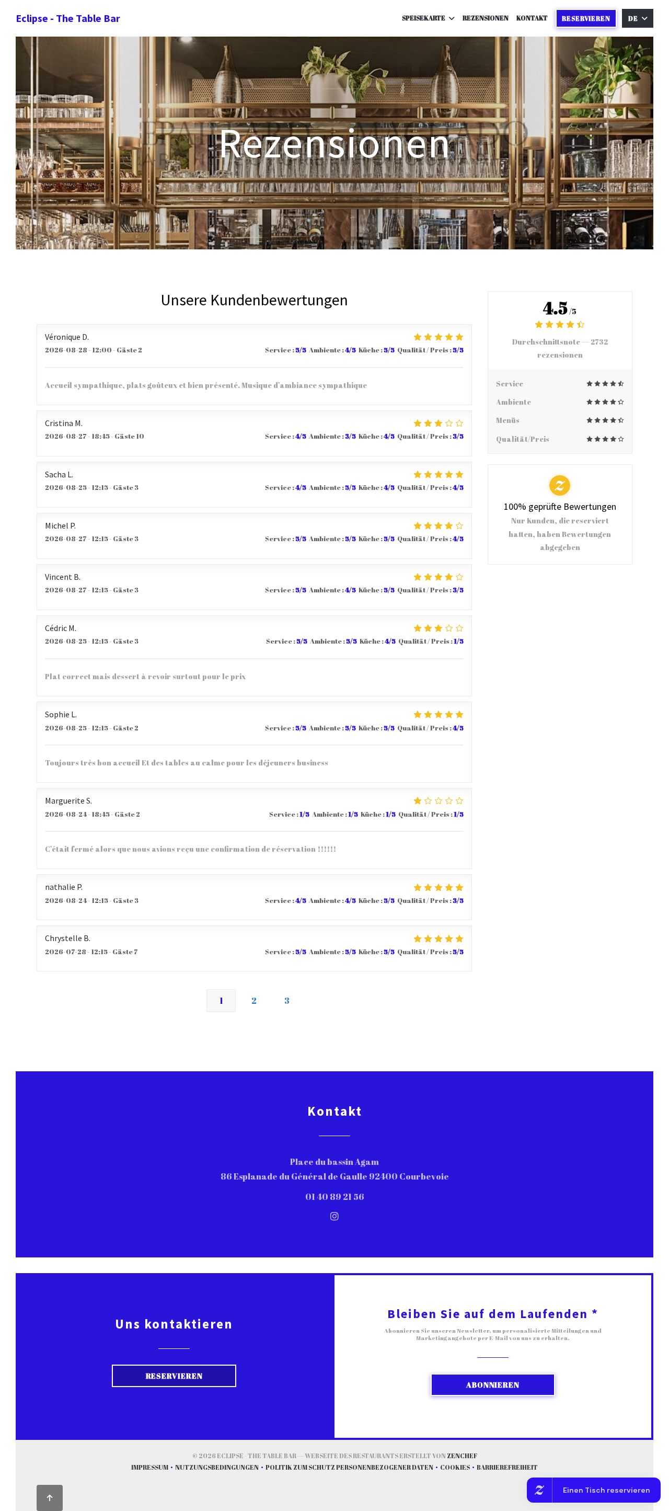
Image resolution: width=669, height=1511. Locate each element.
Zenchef (462, 1455)
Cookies (458, 1468)
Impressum (153, 1468)
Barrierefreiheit (507, 1468)
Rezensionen (486, 18)
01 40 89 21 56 (334, 1197)
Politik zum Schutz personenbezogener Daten (353, 1468)
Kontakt (532, 18)
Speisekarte (423, 18)
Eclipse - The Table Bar (68, 18)
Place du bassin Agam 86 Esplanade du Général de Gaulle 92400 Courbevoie (390, 1169)
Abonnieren (493, 1385)
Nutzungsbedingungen (220, 1468)
